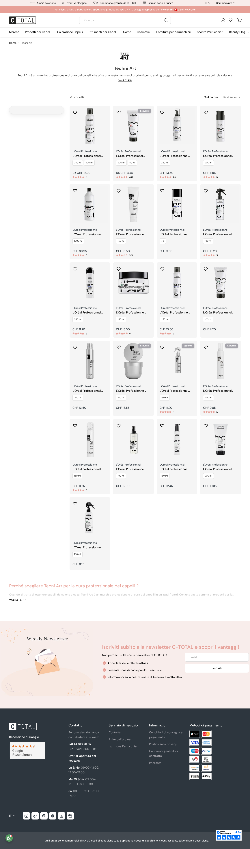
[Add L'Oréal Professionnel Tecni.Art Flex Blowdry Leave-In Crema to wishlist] (162, 424)
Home (12, 43)
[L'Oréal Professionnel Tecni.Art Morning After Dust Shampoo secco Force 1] (90, 361)
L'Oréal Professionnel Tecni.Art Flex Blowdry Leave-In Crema (175, 469)
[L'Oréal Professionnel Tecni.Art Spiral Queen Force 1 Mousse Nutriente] (220, 361)
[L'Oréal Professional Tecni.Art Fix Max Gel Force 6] (133, 126)
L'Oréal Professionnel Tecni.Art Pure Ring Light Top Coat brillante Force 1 (89, 469)
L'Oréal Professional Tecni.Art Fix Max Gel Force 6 (130, 156)
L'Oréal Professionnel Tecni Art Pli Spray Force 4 (219, 234)
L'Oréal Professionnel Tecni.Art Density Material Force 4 (133, 391)
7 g (162, 240)
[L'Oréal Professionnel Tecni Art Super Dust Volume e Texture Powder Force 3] (177, 204)
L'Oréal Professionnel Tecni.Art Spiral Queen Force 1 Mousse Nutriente (220, 391)
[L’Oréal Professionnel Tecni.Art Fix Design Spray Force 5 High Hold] (90, 204)
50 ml (132, 162)
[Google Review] (27, 744)
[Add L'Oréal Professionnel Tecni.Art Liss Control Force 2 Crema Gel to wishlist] (118, 189)
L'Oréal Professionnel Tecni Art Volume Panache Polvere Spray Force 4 (88, 313)
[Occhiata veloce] (104, 113)
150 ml (121, 240)
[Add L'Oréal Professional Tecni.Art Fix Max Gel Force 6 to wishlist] (118, 111)
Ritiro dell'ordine (119, 739)
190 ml (208, 240)
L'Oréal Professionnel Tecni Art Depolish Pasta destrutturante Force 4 (219, 313)
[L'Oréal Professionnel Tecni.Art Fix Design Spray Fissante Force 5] (220, 126)
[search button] (166, 20)
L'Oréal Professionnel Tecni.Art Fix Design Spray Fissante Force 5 (218, 156)
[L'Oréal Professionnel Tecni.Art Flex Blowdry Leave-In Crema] (177, 439)
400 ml (89, 162)
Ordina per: (211, 97)
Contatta (115, 732)
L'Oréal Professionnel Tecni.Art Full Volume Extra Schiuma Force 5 (175, 156)
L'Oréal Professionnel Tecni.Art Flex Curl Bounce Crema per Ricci (219, 469)
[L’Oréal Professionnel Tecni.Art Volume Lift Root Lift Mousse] (177, 282)
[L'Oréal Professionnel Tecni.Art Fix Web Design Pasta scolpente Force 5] (133, 282)
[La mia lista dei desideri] (230, 20)
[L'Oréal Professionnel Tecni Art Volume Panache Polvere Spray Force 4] (90, 282)
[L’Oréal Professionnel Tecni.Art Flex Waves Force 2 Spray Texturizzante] (90, 517)
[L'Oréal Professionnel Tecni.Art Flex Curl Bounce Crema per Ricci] (220, 439)
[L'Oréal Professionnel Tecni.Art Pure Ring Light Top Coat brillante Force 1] (90, 439)
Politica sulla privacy (163, 744)
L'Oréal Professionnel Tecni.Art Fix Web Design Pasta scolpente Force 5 (132, 313)
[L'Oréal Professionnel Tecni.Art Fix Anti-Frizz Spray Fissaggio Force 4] (90, 126)
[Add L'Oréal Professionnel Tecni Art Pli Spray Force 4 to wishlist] (205, 189)
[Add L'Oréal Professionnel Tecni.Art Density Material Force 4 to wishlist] (118, 346)
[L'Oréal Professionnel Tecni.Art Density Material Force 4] (133, 361)
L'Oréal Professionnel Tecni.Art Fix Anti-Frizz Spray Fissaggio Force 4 (88, 156)
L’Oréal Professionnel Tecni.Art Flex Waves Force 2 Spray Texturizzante (86, 547)
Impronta (155, 763)
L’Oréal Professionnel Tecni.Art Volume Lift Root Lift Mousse (174, 313)
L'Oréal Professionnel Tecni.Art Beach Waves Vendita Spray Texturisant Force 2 (177, 391)
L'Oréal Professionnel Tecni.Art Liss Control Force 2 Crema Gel (130, 234)
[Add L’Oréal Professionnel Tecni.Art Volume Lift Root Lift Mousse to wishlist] (162, 268)
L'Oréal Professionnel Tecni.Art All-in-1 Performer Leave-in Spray (130, 469)
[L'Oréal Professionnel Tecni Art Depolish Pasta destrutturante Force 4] (220, 282)
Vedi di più (125, 80)
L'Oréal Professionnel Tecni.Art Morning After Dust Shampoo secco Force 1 (88, 391)
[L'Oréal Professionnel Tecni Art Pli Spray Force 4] (220, 204)
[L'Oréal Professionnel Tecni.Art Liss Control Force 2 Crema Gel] (133, 204)
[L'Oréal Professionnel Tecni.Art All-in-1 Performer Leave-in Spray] (133, 439)
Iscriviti (217, 668)
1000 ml (78, 240)
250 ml (77, 162)
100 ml (208, 319)
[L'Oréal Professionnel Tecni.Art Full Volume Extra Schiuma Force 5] (177, 126)
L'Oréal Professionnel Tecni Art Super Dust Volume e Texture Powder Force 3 (177, 234)
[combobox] (125, 20)
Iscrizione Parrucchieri (123, 746)
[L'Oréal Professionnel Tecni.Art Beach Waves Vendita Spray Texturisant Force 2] (177, 361)
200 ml (121, 162)
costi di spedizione (102, 840)
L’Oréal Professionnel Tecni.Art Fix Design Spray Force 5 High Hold (88, 234)
